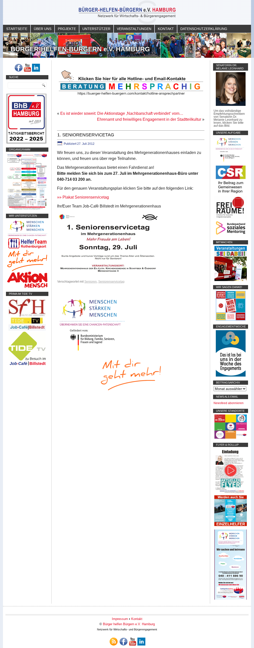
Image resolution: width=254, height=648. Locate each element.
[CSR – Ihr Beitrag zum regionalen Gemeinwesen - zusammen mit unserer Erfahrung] (231, 194)
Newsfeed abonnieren (229, 403)
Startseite (16, 29)
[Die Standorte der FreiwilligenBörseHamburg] (230, 438)
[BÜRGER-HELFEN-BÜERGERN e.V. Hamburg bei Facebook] (19, 68)
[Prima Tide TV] (27, 329)
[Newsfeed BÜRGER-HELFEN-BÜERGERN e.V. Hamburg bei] (114, 642)
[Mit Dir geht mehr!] (27, 270)
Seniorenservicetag (111, 281)
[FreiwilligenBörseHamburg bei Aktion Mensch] (27, 287)
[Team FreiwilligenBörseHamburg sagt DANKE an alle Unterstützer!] (231, 319)
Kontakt (166, 29)
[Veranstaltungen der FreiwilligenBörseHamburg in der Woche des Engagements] (231, 375)
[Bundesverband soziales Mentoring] (230, 235)
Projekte (67, 29)
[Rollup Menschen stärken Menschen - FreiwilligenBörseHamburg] (230, 598)
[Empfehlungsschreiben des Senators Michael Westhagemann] (231, 105)
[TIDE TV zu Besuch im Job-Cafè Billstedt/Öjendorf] (27, 365)
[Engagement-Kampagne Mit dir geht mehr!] (130, 374)
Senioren (90, 281)
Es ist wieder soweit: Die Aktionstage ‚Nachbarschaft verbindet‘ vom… (121, 113)
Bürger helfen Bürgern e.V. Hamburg (129, 624)
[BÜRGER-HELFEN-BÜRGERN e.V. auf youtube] (27, 68)
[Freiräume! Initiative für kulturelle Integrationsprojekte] (230, 218)
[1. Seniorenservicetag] (108, 273)
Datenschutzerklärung (203, 29)
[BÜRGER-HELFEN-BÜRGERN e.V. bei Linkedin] (36, 68)
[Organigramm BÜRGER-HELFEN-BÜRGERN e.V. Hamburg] (27, 208)
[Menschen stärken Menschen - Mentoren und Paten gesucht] (92, 351)
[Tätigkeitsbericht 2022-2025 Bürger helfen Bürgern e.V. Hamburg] (26, 142)
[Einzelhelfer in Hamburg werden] (230, 525)
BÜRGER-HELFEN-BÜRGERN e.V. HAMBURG (80, 49)
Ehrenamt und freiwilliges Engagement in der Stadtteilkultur (149, 119)
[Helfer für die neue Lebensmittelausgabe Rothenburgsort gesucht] (27, 248)
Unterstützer (96, 29)
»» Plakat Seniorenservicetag (83, 197)
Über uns (42, 29)
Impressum (120, 619)
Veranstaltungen (134, 29)
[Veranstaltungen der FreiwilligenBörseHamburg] (230, 280)
